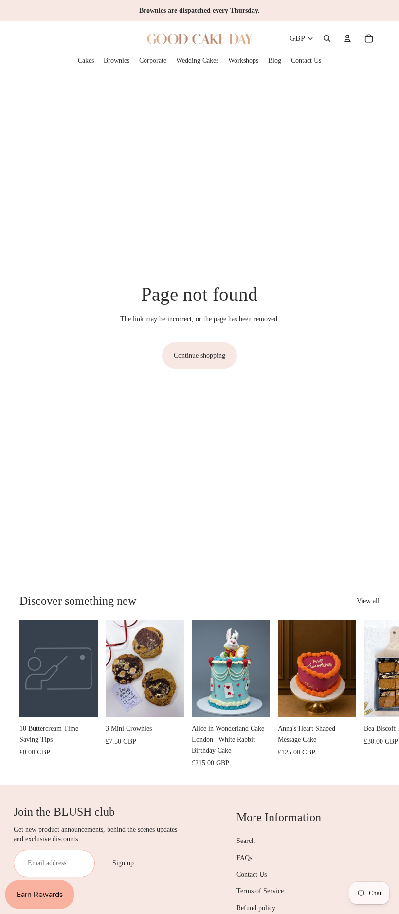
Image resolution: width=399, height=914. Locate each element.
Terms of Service (260, 891)
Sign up (123, 863)
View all (368, 601)
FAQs (244, 857)
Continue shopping (199, 355)
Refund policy (255, 908)
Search (245, 840)
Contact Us (251, 874)
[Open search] (327, 38)
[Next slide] (371, 694)
